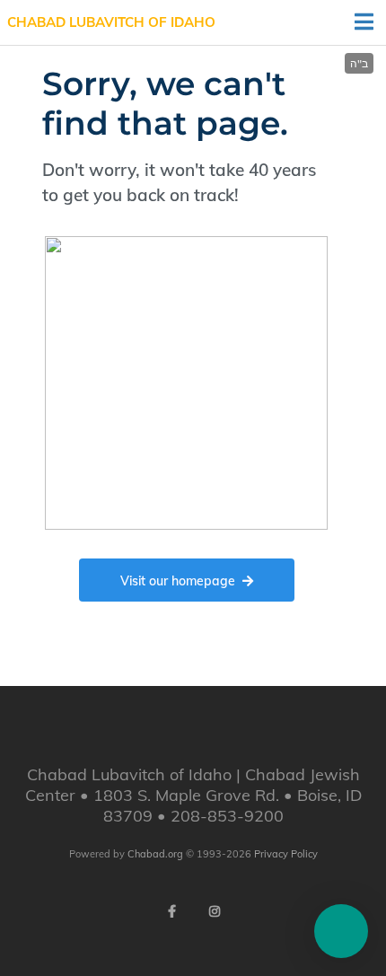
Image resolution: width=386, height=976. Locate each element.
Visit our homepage (177, 581)
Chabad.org (155, 854)
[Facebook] (171, 911)
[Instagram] (214, 911)
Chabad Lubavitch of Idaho (111, 22)
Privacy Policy (286, 854)
